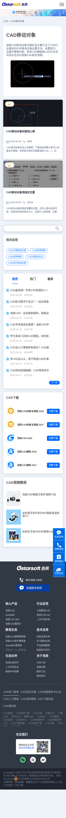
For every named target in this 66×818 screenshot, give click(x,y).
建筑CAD (28, 716)
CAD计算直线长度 (17, 250)
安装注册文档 (43, 636)
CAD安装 (7, 720)
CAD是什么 (21, 720)
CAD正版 (37, 713)
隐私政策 (19, 782)
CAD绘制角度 (15, 256)
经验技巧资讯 (43, 650)
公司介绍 (41, 662)
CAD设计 (41, 716)
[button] (30, 12)
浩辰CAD (10, 610)
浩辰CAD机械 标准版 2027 (30, 424)
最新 (50, 279)
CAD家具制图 (39, 250)
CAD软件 (8, 785)
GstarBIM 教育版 (14, 645)
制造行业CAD (43, 615)
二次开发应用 (43, 619)
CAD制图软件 (37, 720)
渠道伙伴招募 (12, 671)
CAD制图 (7, 713)
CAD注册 (49, 723)
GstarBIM (10, 615)
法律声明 (8, 782)
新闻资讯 (41, 676)
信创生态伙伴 (12, 662)
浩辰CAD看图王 (13, 624)
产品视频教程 (43, 645)
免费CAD (50, 713)
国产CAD (16, 716)
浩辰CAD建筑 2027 (27, 465)
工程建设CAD (43, 610)
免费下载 (53, 411)
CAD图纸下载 (35, 723)
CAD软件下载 (23, 713)
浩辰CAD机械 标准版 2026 (30, 411)
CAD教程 (54, 716)
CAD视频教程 (16, 482)
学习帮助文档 (43, 641)
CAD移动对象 (17, 21)
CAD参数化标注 (35, 256)
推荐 (15, 279)
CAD (5, 21)
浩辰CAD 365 (12, 619)
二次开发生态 (12, 667)
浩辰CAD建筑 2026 (27, 451)
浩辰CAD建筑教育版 (16, 636)
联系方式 (41, 671)
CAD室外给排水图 (17, 263)
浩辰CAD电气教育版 (16, 641)
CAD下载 (18, 785)
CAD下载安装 (18, 723)
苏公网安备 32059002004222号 (34, 779)
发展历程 (41, 667)
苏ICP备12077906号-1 (17, 775)
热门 (33, 279)
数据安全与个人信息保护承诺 (40, 782)
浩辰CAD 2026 (24, 438)
